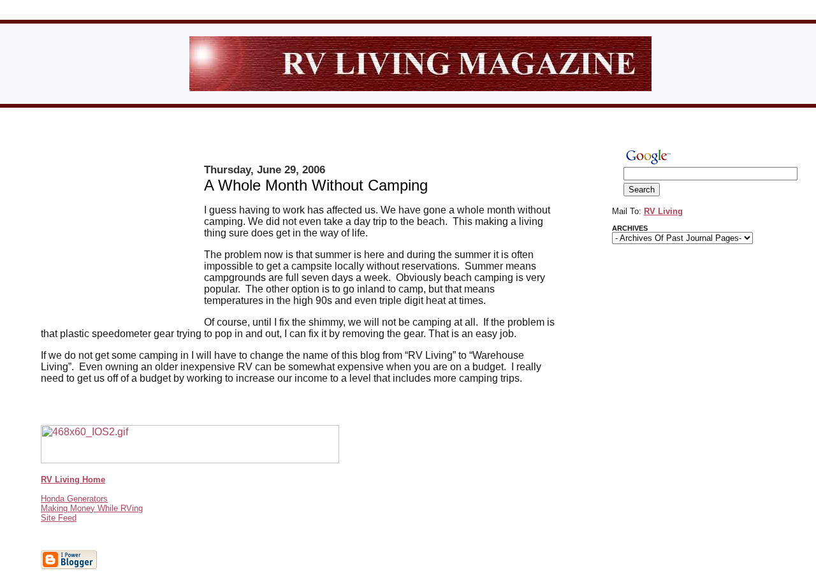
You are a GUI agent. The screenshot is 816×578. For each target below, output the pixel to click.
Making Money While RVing (92, 508)
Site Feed (58, 518)
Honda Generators (74, 498)
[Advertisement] (122, 239)
